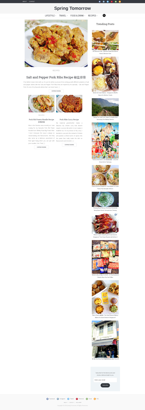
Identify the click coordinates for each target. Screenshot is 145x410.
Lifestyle (49, 15)
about (65, 402)
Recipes (92, 15)
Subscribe (105, 385)
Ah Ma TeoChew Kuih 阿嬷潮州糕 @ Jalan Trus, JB (105, 359)
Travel (63, 15)
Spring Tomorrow (72, 8)
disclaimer (78, 402)
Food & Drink (77, 15)
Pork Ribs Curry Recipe (69, 119)
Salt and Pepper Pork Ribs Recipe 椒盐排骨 (56, 77)
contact (71, 402)
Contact (32, 1)
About (25, 1)
